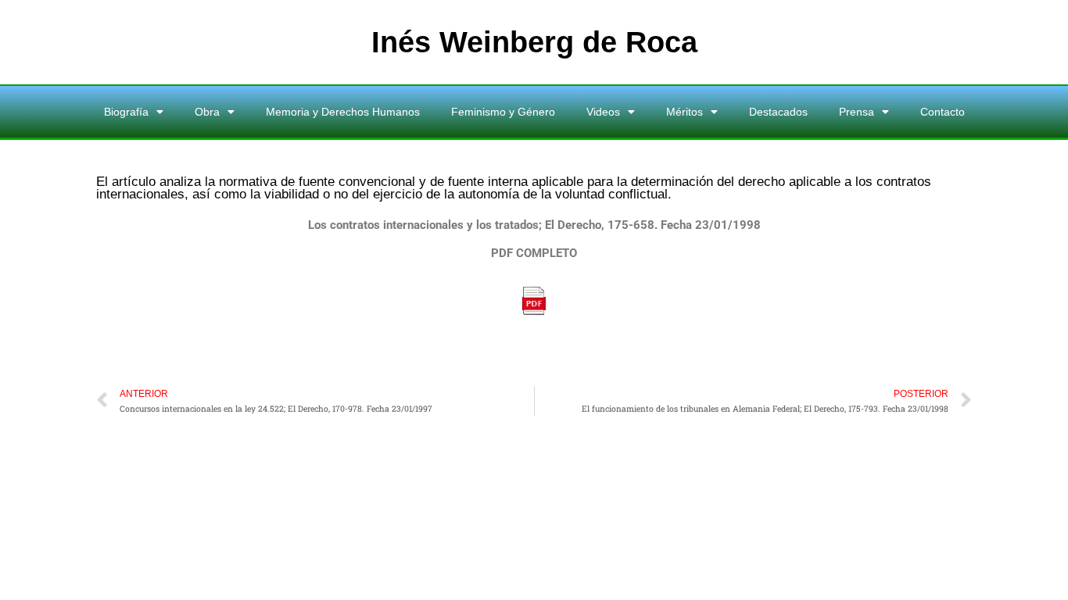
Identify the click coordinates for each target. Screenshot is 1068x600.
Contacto (942, 111)
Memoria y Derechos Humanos (343, 111)
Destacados (778, 111)
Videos (603, 111)
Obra (207, 111)
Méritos (684, 111)
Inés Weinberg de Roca (534, 42)
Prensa (856, 111)
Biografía (126, 111)
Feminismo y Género (503, 111)
